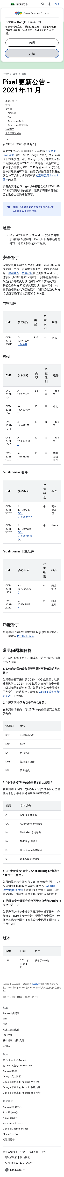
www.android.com (13, 1123)
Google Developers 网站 (33, 206)
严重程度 (27, 273)
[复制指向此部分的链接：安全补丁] (22, 258)
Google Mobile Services (15, 1128)
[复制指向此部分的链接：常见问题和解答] (34, 651)
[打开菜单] (5, 4)
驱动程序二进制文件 (13, 1040)
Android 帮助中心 (12, 1106)
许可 (44, 1152)
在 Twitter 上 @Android (15, 1060)
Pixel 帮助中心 (10, 1112)
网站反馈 (25, 1157)
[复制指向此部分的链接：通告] (14, 228)
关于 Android (10, 1152)
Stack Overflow (11, 1134)
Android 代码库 (11, 1013)
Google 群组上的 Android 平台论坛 (21, 1081)
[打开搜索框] (43, 4)
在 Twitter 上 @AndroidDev (17, 1065)
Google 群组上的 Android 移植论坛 (21, 1092)
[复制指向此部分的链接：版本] (14, 938)
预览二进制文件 (11, 1029)
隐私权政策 (11, 1157)
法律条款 (33, 1152)
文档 (15, 73)
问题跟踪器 (9, 1139)
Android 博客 (10, 1071)
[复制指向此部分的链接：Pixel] (13, 357)
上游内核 (22, 344)
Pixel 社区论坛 (25, 636)
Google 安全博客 (12, 1076)
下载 (5, 1024)
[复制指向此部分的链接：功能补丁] (22, 625)
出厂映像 (7, 1035)
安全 (24, 73)
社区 (22, 1152)
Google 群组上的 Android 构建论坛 (21, 1087)
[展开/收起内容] (17, 101)
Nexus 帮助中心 (11, 1117)
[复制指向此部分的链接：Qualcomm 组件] (30, 473)
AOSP (6, 73)
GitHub (6, 1045)
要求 (5, 1018)
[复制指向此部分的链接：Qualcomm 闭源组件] (37, 552)
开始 (32, 53)
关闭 (32, 42)
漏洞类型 (13, 273)
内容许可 (36, 984)
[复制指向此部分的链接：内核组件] (19, 304)
